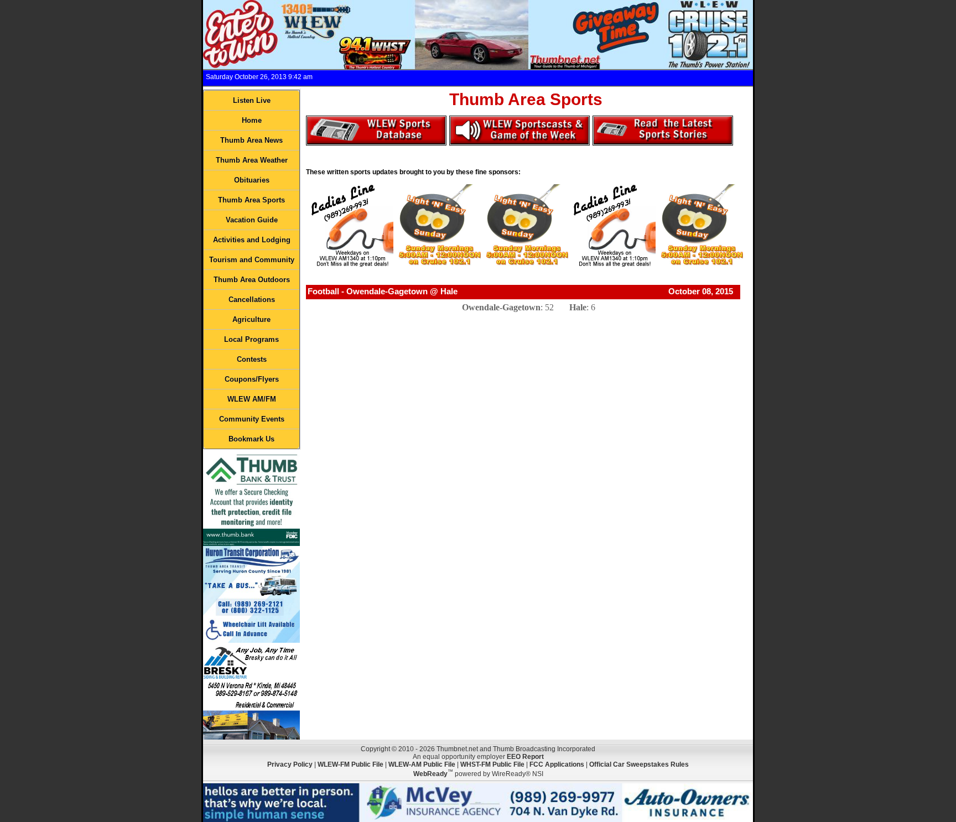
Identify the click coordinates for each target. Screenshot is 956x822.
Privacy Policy (290, 764)
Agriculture (251, 319)
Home (252, 120)
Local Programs (251, 339)
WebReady (430, 774)
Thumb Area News (251, 140)
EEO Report (525, 757)
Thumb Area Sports (251, 200)
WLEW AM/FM (251, 399)
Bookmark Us (251, 439)
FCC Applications (556, 764)
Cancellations (251, 299)
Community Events (251, 419)
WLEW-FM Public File (350, 764)
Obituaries (251, 180)
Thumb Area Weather (252, 160)
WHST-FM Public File (492, 764)
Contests (252, 359)
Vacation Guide (252, 220)
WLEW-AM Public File (421, 764)
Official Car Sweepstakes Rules (639, 764)
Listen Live (252, 100)
